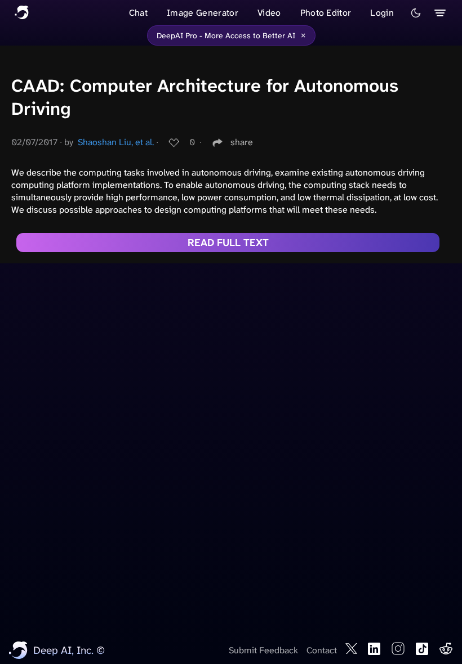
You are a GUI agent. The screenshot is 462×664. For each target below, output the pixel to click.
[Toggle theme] (416, 13)
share (241, 142)
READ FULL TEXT (228, 242)
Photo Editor (326, 13)
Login (382, 13)
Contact (321, 650)
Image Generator (202, 13)
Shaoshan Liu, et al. (116, 142)
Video (269, 13)
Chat (138, 13)
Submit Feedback (263, 650)
